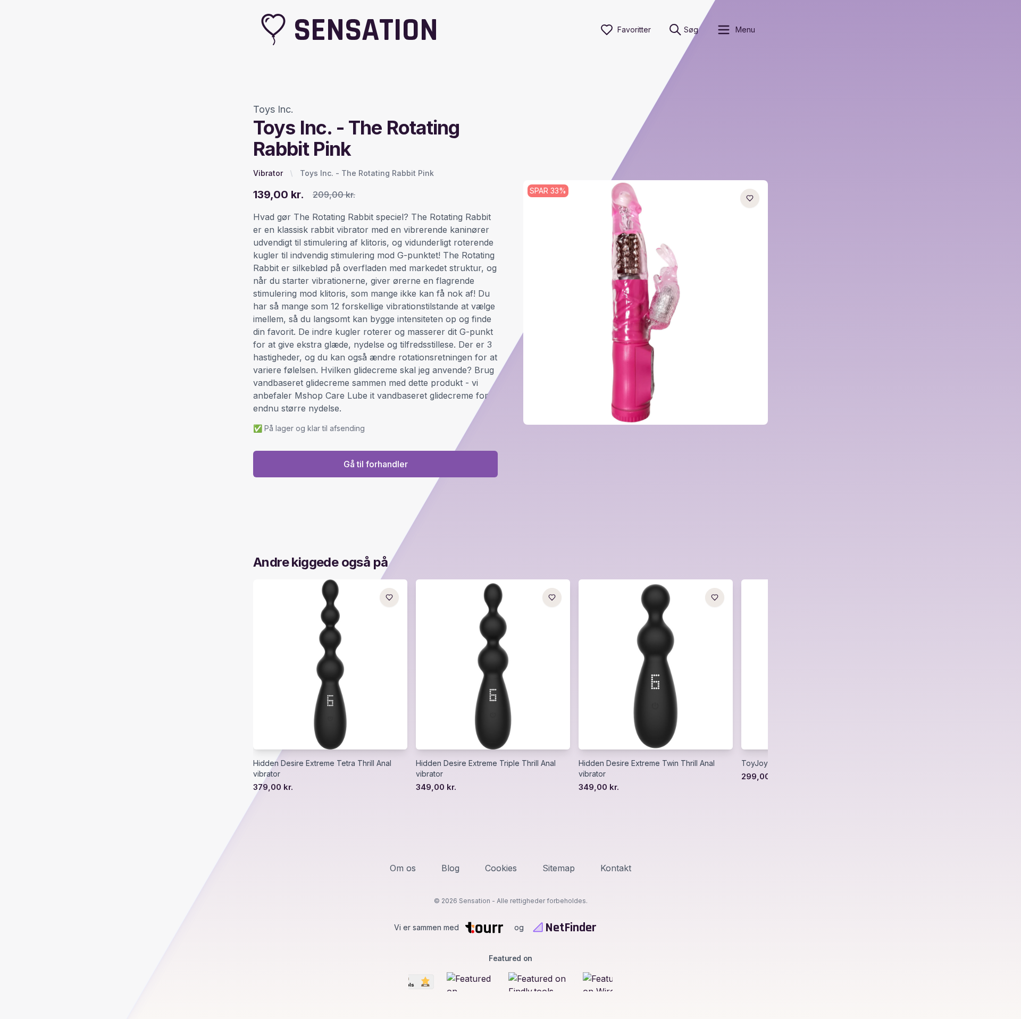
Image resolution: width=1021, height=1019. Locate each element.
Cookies (501, 868)
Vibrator (268, 173)
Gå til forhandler (376, 464)
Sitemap (558, 868)
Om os (403, 868)
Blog (450, 868)
